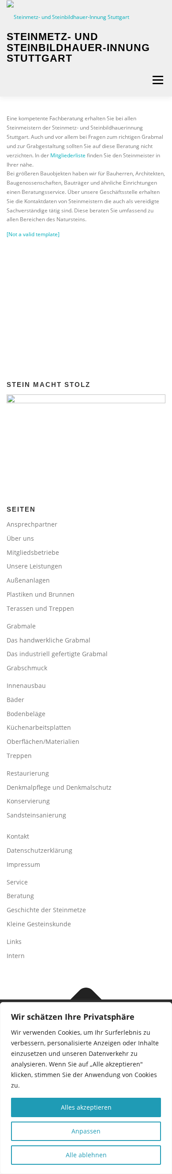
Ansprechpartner (32, 524)
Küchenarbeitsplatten (39, 727)
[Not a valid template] (33, 234)
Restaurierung (28, 773)
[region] (86, 1088)
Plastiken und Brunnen (41, 594)
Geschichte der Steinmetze (46, 910)
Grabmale (21, 626)
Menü (157, 80)
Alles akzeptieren (86, 1107)
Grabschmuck (27, 668)
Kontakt (18, 836)
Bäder (15, 699)
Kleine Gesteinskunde (39, 924)
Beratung (20, 896)
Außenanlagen (28, 580)
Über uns (20, 538)
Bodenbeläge (26, 714)
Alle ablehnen (86, 1155)
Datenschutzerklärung (39, 850)
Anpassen (86, 1131)
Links (14, 941)
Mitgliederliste (68, 155)
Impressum (23, 864)
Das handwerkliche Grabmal (48, 640)
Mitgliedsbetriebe (33, 552)
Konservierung (28, 801)
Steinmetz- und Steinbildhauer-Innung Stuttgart (78, 47)
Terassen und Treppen (40, 608)
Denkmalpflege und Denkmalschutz (59, 787)
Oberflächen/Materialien (43, 741)
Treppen (19, 755)
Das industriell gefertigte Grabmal (57, 654)
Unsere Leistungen (34, 566)
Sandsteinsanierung (36, 815)
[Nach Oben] (86, 999)
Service (17, 882)
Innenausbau (26, 685)
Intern (16, 955)
